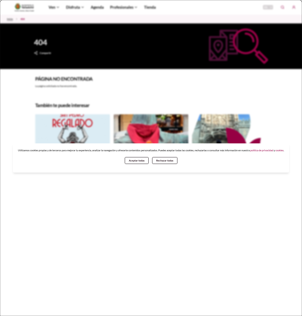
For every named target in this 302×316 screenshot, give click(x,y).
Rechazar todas (164, 160)
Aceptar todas (137, 160)
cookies (279, 150)
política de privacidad (261, 150)
